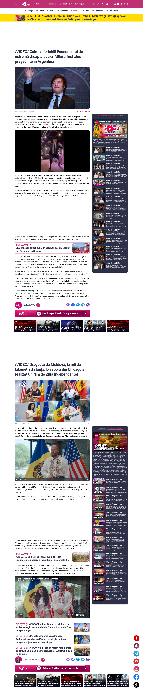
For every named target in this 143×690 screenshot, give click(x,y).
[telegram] (86, 111)
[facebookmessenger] (77, 111)
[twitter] (83, 111)
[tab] (103, 116)
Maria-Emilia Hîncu (31, 660)
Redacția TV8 (29, 305)
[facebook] (80, 111)
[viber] (89, 111)
